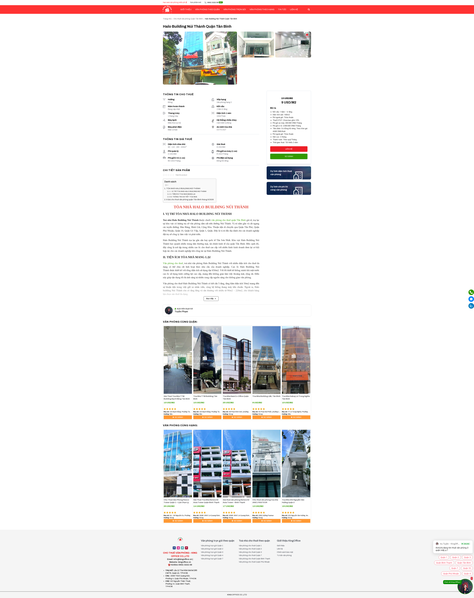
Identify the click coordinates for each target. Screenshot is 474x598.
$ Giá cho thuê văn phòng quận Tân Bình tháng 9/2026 (190, 200)
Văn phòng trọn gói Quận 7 (212, 559)
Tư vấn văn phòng (284, 555)
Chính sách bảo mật (285, 552)
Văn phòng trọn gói (234, 9)
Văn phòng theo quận (207, 9)
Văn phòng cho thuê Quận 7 (250, 555)
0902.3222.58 (214, 2)
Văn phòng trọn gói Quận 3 (212, 552)
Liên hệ (294, 9)
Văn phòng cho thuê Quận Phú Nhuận (254, 562)
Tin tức (282, 9)
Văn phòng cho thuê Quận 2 (250, 549)
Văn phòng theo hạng (262, 9)
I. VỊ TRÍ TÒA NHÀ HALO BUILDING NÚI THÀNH (188, 191)
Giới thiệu (281, 546)
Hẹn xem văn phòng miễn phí (174, 2)
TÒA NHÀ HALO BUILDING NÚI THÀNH (183, 188)
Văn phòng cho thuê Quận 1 (250, 546)
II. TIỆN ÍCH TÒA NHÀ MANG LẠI (182, 194)
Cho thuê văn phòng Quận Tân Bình (188, 19)
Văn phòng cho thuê (173, 263)
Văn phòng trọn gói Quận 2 (212, 549)
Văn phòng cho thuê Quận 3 (250, 552)
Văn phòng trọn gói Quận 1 (212, 546)
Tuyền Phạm (181, 311)
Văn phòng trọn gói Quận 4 (212, 555)
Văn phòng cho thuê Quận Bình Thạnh (254, 559)
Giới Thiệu (185, 9)
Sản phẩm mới (195, 2)
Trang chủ (167, 19)
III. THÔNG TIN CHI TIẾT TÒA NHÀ (183, 197)
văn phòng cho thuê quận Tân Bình (228, 220)
